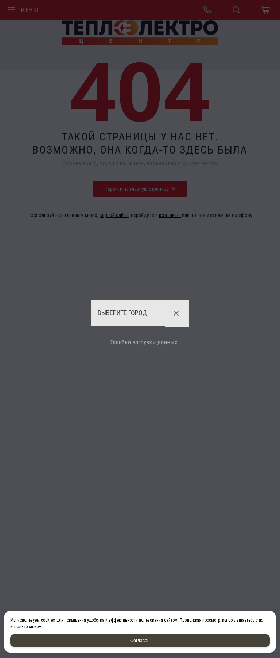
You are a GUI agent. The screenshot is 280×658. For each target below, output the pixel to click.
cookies (48, 620)
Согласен (140, 640)
